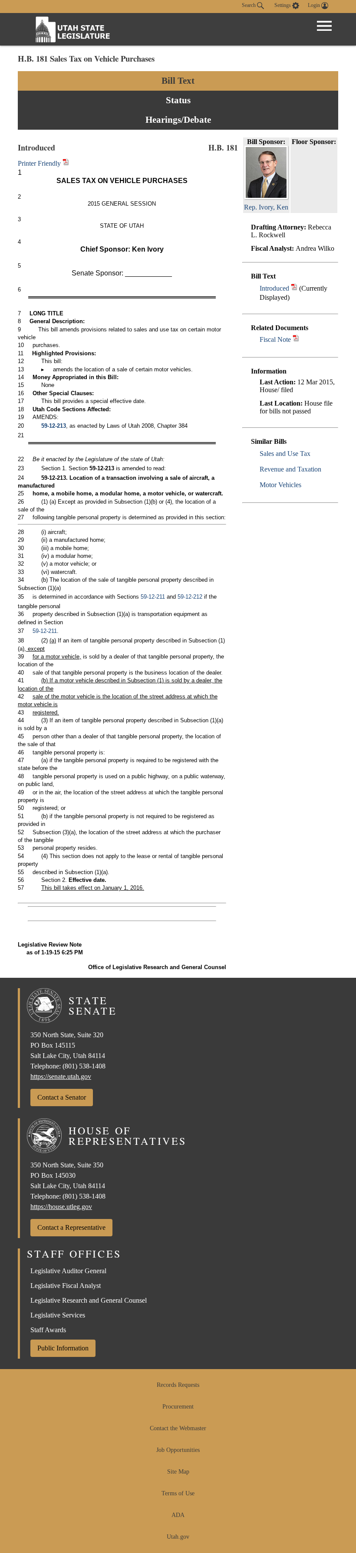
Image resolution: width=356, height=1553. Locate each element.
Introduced (274, 288)
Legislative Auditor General (68, 1271)
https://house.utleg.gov (61, 1206)
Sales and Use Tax (285, 453)
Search (249, 5)
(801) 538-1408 (84, 1066)
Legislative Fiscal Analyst (65, 1285)
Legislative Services (57, 1315)
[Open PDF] (294, 288)
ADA (178, 1515)
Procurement (178, 1406)
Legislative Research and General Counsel (88, 1300)
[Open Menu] (324, 26)
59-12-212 (190, 596)
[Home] (73, 29)
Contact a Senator (61, 1097)
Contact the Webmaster (178, 1428)
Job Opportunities (178, 1450)
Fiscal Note (275, 339)
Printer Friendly (40, 163)
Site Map (178, 1471)
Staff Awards (48, 1329)
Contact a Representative (71, 1227)
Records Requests (178, 1385)
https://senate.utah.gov (60, 1076)
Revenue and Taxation (290, 469)
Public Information (63, 1348)
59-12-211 (153, 596)
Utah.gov (178, 1536)
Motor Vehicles (280, 484)
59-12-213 (53, 426)
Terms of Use (178, 1493)
